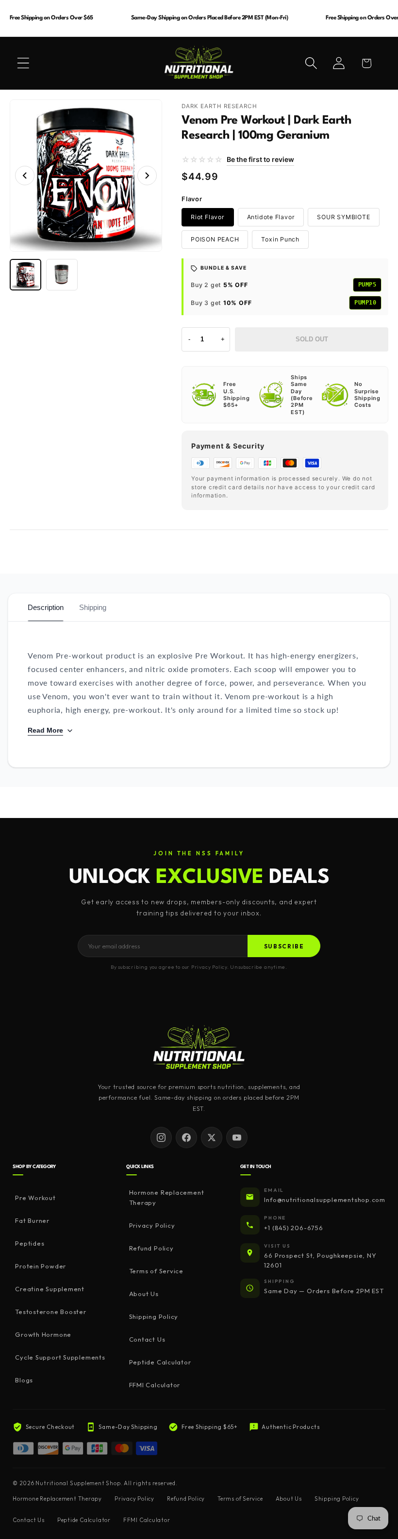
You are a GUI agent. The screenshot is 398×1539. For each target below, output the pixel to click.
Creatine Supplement (49, 1289)
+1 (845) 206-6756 (293, 1228)
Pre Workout (35, 1198)
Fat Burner (32, 1220)
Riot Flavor (208, 217)
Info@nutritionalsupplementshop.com (324, 1199)
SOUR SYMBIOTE (343, 217)
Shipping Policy (153, 1316)
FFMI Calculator (154, 1385)
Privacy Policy (152, 1225)
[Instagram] (161, 1137)
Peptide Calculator (160, 1362)
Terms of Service (156, 1271)
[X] (211, 1137)
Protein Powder (40, 1266)
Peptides (29, 1243)
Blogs (24, 1380)
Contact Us (147, 1339)
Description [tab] (46, 607)
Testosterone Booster (50, 1311)
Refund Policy (151, 1248)
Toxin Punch (280, 239)
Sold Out (312, 339)
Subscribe (284, 946)
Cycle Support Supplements (60, 1357)
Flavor (192, 199)
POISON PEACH (215, 239)
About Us (143, 1294)
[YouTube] (237, 1137)
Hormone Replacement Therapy (166, 1197)
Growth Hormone (43, 1334)
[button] (23, 63)
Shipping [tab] (92, 607)
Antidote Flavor (271, 217)
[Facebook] (186, 1137)
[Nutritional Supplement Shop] (199, 1048)
